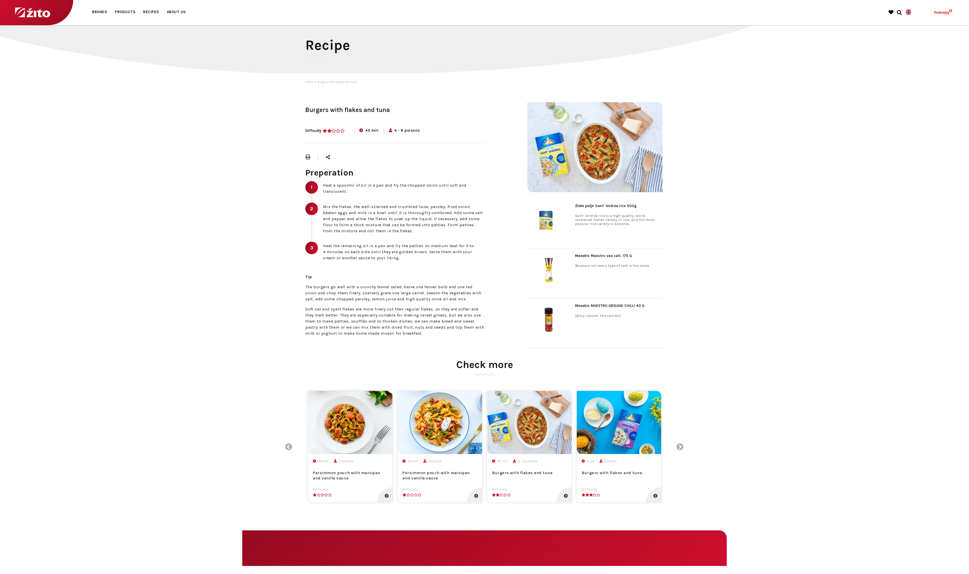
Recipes (151, 12)
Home (309, 82)
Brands (99, 12)
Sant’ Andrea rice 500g (606, 206)
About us (176, 12)
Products (125, 12)
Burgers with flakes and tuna (337, 82)
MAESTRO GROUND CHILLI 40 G (609, 305)
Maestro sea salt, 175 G (603, 255)
